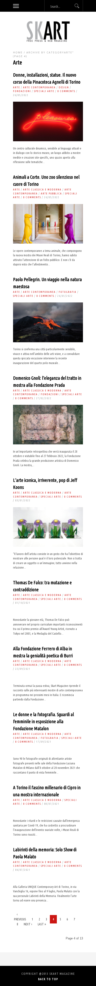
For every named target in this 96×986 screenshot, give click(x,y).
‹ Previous (20, 916)
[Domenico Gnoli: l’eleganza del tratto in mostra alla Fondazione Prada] (48, 443)
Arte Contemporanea (39, 87)
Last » (42, 924)
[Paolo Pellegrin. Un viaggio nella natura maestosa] (48, 341)
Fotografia (67, 291)
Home (18, 52)
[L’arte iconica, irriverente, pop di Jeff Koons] (48, 545)
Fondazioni (22, 91)
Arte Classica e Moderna (42, 189)
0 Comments (66, 91)
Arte (16, 87)
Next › (28, 924)
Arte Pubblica (51, 193)
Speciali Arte (44, 91)
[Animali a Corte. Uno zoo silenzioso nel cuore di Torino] (48, 242)
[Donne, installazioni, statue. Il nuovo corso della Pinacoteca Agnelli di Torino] (48, 140)
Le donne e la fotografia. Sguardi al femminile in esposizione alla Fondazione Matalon (43, 721)
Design (64, 87)
